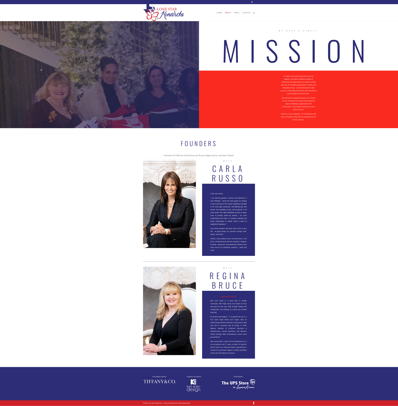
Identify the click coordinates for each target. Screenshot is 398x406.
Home (219, 13)
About (228, 13)
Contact (246, 13)
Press (236, 13)
